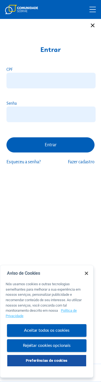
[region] (46, 321)
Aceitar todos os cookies (46, 330)
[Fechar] (86, 273)
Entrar (51, 144)
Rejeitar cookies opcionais (47, 345)
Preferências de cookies (47, 360)
